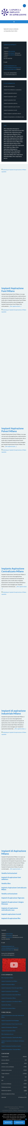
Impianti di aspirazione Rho (10, 918)
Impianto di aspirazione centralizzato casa (14, 117)
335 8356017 (11, 53)
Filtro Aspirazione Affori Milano (15, 138)
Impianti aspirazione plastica (10, 103)
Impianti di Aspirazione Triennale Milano (11, 1049)
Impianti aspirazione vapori (10, 96)
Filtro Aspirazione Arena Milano (12, 141)
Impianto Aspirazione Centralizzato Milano (12, 570)
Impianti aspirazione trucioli (10, 110)
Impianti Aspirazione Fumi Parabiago (10, 1020)
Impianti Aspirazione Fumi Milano (12, 289)
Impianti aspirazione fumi (10, 100)
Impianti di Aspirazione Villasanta (9, 1027)
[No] (26, 1119)
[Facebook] (24, 5)
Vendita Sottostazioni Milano (8, 1008)
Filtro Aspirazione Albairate (11, 134)
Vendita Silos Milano (6, 1005)
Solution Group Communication (15, 1112)
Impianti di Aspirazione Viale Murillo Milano (11, 1037)
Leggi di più (19, 1122)
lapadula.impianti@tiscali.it (10, 69)
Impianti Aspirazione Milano (8, 984)
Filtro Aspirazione (12, 152)
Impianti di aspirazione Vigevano (12, 898)
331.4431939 (11, 55)
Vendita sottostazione (9, 86)
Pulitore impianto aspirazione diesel (12, 113)
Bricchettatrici (7, 151)
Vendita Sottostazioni (9, 873)
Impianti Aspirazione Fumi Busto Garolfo (11, 1046)
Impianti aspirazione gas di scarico (12, 106)
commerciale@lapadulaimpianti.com (12, 67)
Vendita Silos (6, 883)
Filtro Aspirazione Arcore (7, 1034)
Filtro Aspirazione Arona (15, 130)
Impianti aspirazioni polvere (10, 93)
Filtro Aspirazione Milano (7, 977)
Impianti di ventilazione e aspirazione (12, 89)
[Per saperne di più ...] (15, 306)
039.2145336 (11, 51)
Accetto (8, 1122)
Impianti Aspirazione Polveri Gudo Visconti (11, 1024)
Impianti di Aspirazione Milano (8, 998)
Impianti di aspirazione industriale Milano (13, 712)
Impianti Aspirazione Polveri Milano (12, 430)
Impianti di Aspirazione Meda (8, 1030)
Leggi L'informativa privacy (11, 1107)
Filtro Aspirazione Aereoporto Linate (13, 139)
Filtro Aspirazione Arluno (15, 132)
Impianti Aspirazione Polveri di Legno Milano (12, 988)
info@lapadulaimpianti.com (10, 65)
